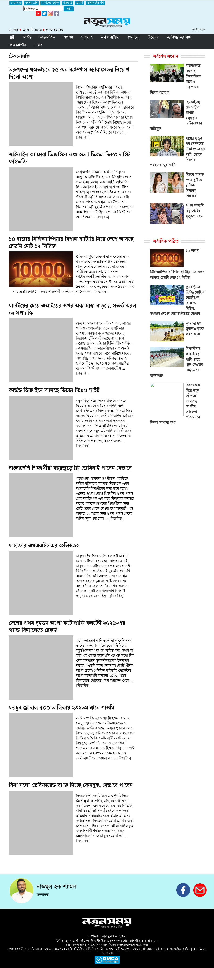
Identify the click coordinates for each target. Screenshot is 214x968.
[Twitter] (44, 15)
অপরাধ (68, 38)
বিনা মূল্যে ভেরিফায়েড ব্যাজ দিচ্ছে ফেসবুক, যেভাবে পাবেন (71, 786)
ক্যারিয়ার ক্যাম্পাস (179, 38)
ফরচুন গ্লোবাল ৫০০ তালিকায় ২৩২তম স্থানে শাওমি (61, 708)
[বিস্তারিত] (82, 138)
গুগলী (79, 3)
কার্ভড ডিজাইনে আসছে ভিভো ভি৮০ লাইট (54, 391)
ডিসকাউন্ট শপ (95, 3)
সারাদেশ (87, 38)
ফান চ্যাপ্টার (18, 45)
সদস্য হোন (31, 3)
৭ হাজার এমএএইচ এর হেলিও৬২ (44, 546)
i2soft (109, 953)
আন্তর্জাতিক (47, 38)
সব (39, 45)
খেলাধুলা (133, 38)
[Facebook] (50, 15)
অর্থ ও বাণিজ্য (110, 38)
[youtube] (38, 15)
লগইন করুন (198, 29)
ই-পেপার (15, 3)
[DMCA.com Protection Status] (107, 963)
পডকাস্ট (67, 3)
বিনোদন (153, 38)
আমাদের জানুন (50, 3)
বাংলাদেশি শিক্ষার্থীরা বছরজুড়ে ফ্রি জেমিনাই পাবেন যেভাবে (70, 469)
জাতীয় (27, 38)
